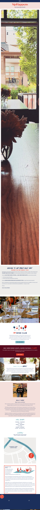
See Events (20, 354)
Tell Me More (20, 342)
